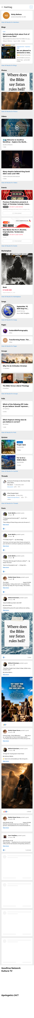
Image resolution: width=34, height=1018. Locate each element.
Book (5, 287)
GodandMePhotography (18, 330)
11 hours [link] (10, 665)
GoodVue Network (7, 145)
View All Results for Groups (9, 393)
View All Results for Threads (9, 503)
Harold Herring (21, 311)
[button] (5, 331)
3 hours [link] (10, 557)
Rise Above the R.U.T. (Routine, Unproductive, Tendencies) (15, 231)
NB (6, 15)
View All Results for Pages (9, 346)
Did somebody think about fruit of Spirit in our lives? (16, 35)
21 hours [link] (10, 837)
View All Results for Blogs (9, 65)
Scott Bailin (12, 513)
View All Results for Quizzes (9, 471)
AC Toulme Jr (6, 408)
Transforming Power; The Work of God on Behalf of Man (20, 340)
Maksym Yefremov (7, 41)
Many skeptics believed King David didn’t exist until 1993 (16, 172)
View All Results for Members (10, 22)
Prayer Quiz (21, 445)
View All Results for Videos (9, 182)
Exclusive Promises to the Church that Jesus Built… (18, 481)
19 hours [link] (10, 819)
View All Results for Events (9, 246)
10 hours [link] (10, 599)
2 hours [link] (10, 515)
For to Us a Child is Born (21, 459)
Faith (4, 31)
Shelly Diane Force (14, 577)
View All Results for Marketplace (11, 296)
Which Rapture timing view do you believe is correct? (14, 421)
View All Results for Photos (9, 111)
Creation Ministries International (11, 176)
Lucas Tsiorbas (11, 495)
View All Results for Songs (9, 320)
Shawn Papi (20, 60)
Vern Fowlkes (12, 835)
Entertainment (20, 46)
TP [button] (5, 340)
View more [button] (6, 524)
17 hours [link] (10, 750)
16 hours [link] (10, 732)
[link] (17, 633)
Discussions (10, 487)
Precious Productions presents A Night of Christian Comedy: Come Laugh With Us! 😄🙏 (16, 204)
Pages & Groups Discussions (14, 497)
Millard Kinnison (13, 597)
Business (27, 46)
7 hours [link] (10, 579)
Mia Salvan (5, 424)
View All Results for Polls (8, 432)
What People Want (12, 493)
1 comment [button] (28, 850)
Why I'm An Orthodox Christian (15, 366)
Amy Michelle (20, 447)
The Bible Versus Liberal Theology (16, 386)
